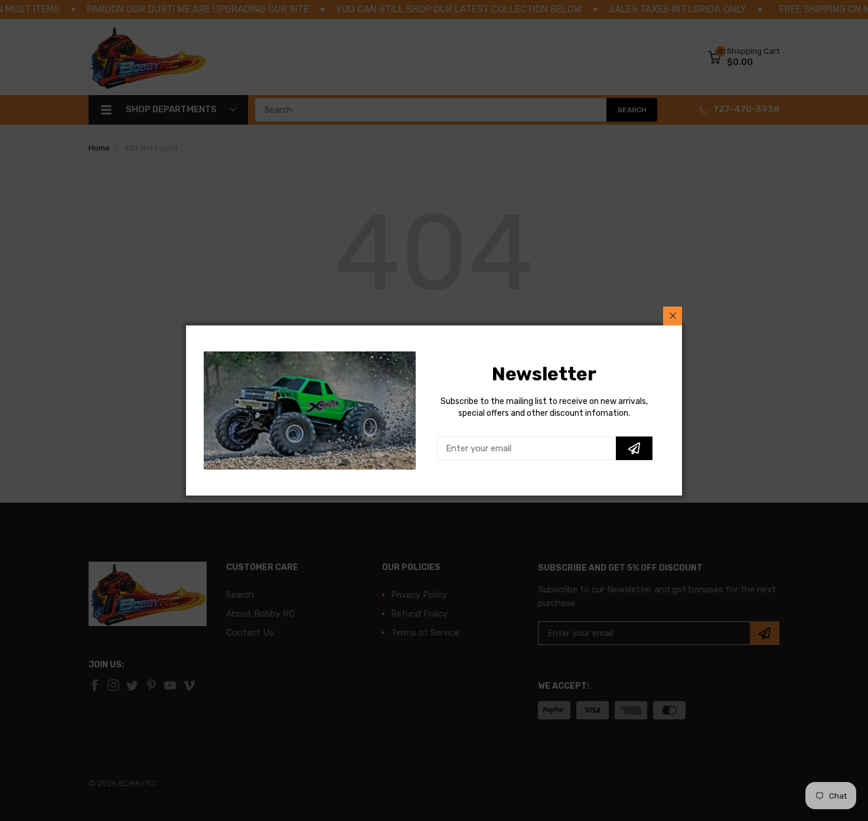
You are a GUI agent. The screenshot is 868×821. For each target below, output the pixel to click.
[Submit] (634, 448)
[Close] (672, 316)
